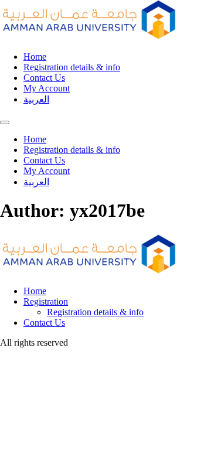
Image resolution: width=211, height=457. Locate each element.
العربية (36, 99)
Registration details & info (71, 67)
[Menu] (4, 122)
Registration (45, 301)
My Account (46, 88)
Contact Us (44, 78)
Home (34, 57)
